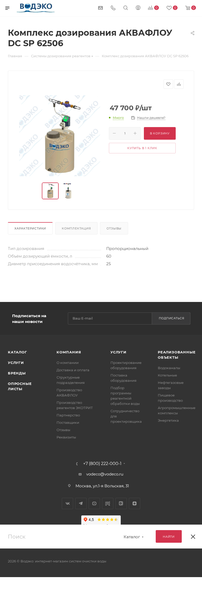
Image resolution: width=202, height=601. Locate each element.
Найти (169, 537)
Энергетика (168, 420)
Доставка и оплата (73, 370)
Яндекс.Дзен (134, 503)
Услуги (16, 362)
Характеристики (30, 228)
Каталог (17, 352)
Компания (69, 352)
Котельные (167, 375)
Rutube (107, 503)
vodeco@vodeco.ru (104, 474)
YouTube (94, 503)
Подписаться (171, 318)
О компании (68, 362)
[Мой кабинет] (138, 8)
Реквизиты (66, 437)
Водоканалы (169, 368)
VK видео (121, 503)
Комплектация (76, 228)
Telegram (81, 503)
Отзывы (114, 228)
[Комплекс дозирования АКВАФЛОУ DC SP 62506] (59, 135)
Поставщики (68, 422)
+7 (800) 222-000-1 (102, 464)
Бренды (17, 373)
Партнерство (68, 415)
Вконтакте (67, 503)
